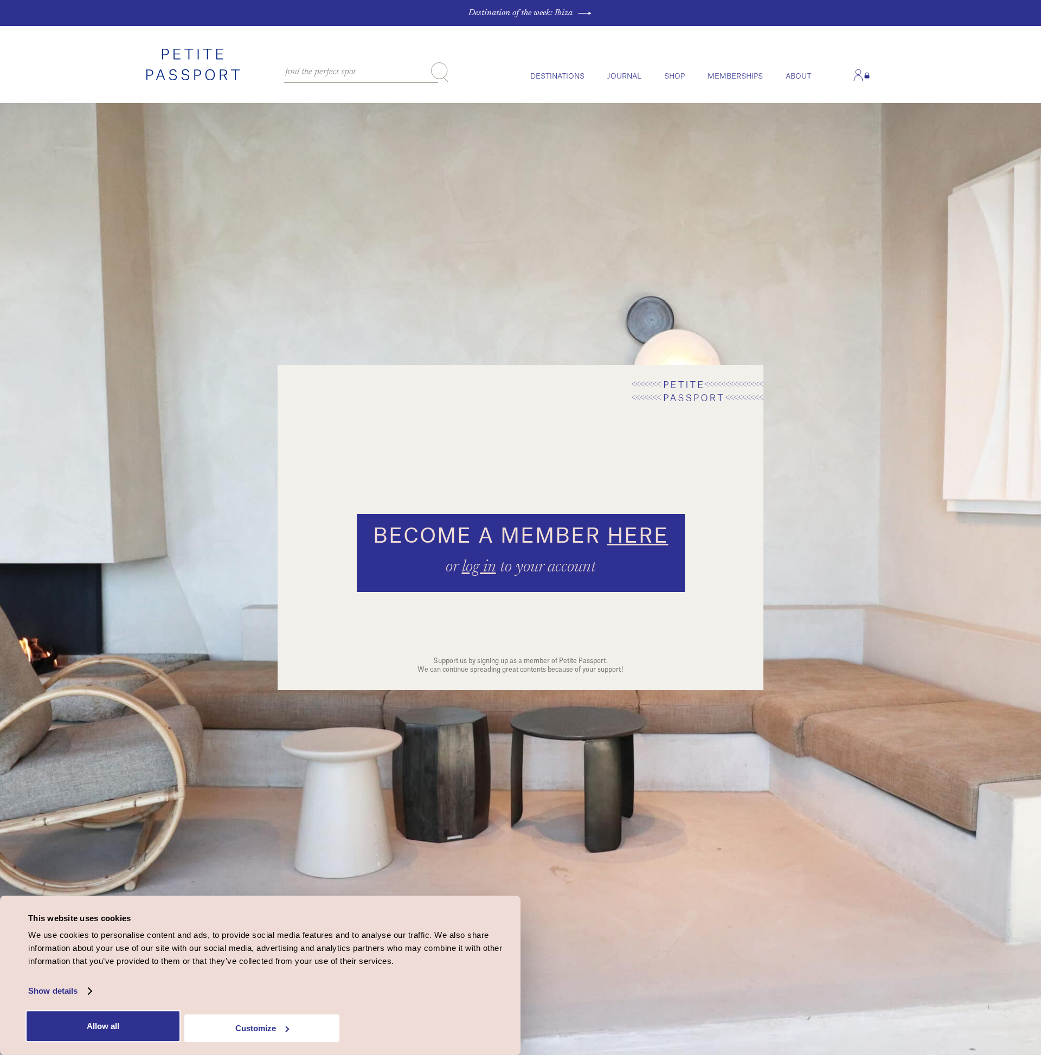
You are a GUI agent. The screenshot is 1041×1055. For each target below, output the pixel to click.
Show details (53, 991)
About (798, 76)
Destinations (557, 76)
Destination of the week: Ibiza (520, 13)
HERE (638, 536)
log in (479, 567)
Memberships (735, 76)
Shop (674, 76)
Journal (624, 76)
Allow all (103, 1026)
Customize (255, 1028)
